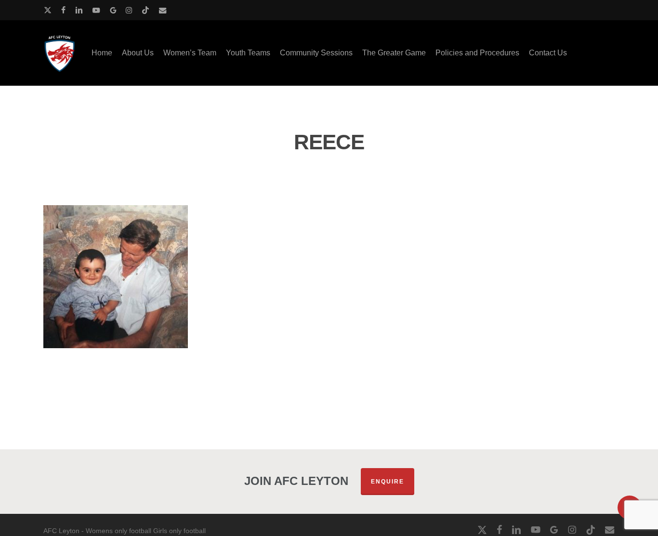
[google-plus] (113, 10)
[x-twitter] (48, 10)
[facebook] (63, 10)
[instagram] (129, 10)
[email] (163, 10)
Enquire (387, 481)
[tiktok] (145, 10)
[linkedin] (79, 10)
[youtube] (96, 10)
